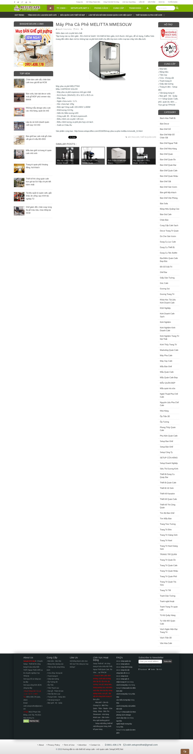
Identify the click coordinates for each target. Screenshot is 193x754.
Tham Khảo (135, 8)
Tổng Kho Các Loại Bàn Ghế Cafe (42, 15)
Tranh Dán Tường (167, 596)
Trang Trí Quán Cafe (168, 565)
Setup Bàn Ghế (166, 447)
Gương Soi (164, 289)
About (41, 745)
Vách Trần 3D (166, 638)
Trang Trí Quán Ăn (168, 560)
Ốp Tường (164, 422)
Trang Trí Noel (166, 540)
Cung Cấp (118, 8)
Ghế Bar (163, 272)
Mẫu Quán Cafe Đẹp (169, 377)
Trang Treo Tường (168, 524)
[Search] (177, 7)
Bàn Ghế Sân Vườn (168, 187)
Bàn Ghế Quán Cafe (168, 170)
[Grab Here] (147, 7)
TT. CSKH (61, 8)
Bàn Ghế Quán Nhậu (169, 176)
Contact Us (95, 745)
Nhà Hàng (164, 411)
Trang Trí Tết (165, 590)
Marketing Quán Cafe (169, 350)
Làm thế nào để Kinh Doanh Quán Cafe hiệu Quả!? (110, 15)
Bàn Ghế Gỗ (165, 129)
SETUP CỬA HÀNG (169, 458)
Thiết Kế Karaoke (167, 493)
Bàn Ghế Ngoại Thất (168, 143)
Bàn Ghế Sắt (165, 181)
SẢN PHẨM (151, 2)
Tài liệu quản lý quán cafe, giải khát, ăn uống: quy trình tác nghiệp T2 (38, 196)
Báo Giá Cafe (165, 214)
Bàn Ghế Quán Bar (168, 165)
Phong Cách (101, 8)
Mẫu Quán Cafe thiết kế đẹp (72, 15)
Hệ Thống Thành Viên (93, 2)
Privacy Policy (54, 745)
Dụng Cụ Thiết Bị (167, 247)
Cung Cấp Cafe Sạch (169, 225)
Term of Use (69, 745)
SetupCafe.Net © (80, 8)
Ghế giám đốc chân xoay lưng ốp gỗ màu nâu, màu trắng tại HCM (39, 210)
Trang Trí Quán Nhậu (169, 571)
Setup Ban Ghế (166, 441)
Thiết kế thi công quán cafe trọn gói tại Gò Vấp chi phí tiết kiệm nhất (38, 182)
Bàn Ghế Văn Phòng (169, 198)
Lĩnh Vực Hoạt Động (128, 2)
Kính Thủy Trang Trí (168, 344)
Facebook (143, 669)
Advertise (82, 745)
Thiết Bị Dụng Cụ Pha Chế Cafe (149, 15)
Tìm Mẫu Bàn (166, 518)
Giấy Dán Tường (167, 278)
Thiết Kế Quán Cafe (168, 499)
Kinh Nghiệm (165, 322)
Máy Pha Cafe (133, 137)
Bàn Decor (164, 124)
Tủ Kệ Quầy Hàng (167, 615)
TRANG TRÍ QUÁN (168, 554)
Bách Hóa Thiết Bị (167, 118)
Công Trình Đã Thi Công (111, 2)
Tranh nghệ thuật (167, 601)
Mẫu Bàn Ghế (166, 366)
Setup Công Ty (166, 452)
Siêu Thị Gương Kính (169, 469)
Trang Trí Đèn (166, 529)
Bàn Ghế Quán (166, 154)
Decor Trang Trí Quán (169, 231)
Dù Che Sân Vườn (168, 236)
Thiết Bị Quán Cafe (148, 137)
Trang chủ (79, 2)
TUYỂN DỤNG (173, 2)
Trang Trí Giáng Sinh (169, 535)
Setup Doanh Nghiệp (169, 463)
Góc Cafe (164, 283)
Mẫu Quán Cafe (167, 372)
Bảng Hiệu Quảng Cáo (169, 209)
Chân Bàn (164, 220)
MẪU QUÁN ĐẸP (167, 383)
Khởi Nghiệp (165, 308)
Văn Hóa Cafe (166, 643)
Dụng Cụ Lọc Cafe (168, 242)
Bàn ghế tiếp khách (168, 192)
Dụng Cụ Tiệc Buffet (168, 253)
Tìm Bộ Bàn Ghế (167, 513)
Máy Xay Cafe (166, 361)
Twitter (153, 669)
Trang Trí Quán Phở (168, 576)
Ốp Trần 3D (165, 416)
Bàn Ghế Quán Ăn (168, 159)
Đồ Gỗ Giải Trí (166, 267)
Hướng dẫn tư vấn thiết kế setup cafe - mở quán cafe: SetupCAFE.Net (93, 749)
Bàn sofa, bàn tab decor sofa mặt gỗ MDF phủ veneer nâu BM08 (38, 97)
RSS (160, 669)
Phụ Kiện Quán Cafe (169, 436)
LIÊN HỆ (141, 2)
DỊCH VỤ (162, 2)
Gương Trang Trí (167, 294)
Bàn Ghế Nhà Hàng (168, 148)
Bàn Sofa (164, 203)
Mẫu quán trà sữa (167, 388)
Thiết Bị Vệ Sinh (167, 488)
